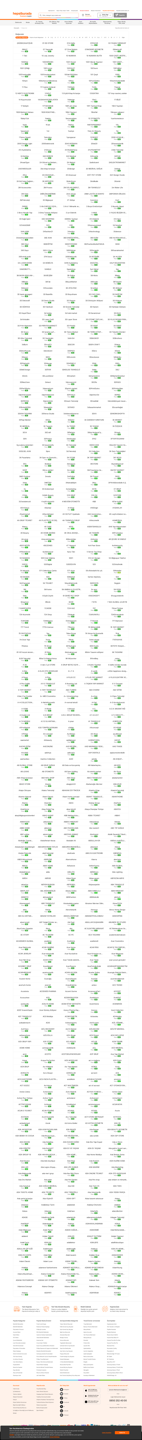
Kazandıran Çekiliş (112, 1348)
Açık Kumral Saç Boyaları (66, 1329)
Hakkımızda (16, 1388)
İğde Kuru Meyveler (65, 1332)
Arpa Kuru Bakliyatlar (65, 1348)
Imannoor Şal (40, 1340)
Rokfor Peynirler (64, 1370)
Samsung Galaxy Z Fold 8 (113, 1364)
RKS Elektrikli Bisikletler (43, 1332)
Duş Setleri (86, 1372)
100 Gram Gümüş (17, 1356)
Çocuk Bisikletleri (17, 1340)
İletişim (15, 1413)
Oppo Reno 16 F (111, 1362)
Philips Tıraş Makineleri (42, 1359)
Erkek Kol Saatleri (17, 1367)
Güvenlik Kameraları (18, 1345)
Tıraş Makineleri (88, 1324)
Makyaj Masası (87, 1337)
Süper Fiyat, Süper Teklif (63, 10)
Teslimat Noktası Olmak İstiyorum (45, 1402)
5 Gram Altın (87, 1343)
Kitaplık (85, 1362)
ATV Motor (15, 1337)
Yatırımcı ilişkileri (17, 1394)
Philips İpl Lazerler (41, 1329)
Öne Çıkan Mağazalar (22, 37)
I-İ (68, 37)
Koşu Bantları (16, 1370)
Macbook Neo (110, 1345)
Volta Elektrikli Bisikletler (43, 1337)
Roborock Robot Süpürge (43, 1326)
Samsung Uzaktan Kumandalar (44, 1354)
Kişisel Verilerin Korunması (19, 1402)
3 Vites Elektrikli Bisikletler (66, 1362)
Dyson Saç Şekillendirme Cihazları (45, 1345)
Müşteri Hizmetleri (96, 10)
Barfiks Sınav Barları (89, 1367)
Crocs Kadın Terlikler (42, 1343)
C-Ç (52, 37)
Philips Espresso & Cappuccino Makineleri (47, 1348)
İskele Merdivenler (64, 1372)
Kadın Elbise (16, 1335)
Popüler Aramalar (111, 1329)
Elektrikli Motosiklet (18, 1324)
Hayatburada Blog (41, 1388)
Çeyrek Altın (87, 1345)
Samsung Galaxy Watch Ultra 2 (115, 1372)
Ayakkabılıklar (87, 1348)
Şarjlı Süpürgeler (88, 1354)
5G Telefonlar (110, 1359)
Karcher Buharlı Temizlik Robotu (45, 1367)
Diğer (123, 37)
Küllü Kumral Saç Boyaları (66, 1326)
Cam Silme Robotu (18, 1362)
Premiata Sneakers (41, 1370)
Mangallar (86, 1370)
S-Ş (98, 37)
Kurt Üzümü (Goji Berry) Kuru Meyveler (70, 1375)
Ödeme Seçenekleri (42, 1405)
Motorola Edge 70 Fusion (113, 1354)
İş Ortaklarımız (16, 1391)
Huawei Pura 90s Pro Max (113, 1340)
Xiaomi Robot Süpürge (42, 1364)
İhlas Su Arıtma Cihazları (43, 1372)
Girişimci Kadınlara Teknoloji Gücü (45, 1399)
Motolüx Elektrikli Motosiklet (44, 1351)
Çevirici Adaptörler (88, 1351)
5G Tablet (109, 1356)
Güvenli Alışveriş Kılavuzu (19, 1407)
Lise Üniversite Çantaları (19, 1343)
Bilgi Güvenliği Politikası (19, 1405)
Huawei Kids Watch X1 (113, 1337)
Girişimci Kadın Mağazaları (36, 37)
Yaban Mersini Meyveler (66, 1324)
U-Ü (105, 37)
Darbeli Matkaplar (64, 1359)
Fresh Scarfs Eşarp (41, 1324)
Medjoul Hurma (64, 1337)
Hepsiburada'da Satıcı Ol (122, 10)
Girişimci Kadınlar (84, 10)
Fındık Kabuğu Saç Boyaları (67, 1356)
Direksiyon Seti (17, 1375)
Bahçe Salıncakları (88, 1356)
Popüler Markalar (111, 1332)
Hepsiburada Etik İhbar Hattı (118, 1407)
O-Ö (86, 37)
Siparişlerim (51, 10)
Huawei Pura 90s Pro (112, 1343)
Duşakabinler (16, 1364)
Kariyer (15, 1399)
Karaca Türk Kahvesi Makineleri (45, 1362)
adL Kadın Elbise (41, 1375)
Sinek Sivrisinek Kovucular (20, 1354)
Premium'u (23, 16)
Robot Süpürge (17, 1351)
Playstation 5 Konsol (18, 1329)
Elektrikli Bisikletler (18, 1326)
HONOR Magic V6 (111, 1375)
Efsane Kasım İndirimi (112, 1335)
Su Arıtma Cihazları (18, 1359)
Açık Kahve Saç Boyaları (66, 1351)
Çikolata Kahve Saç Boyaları (67, 1345)
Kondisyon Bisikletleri (89, 1375)
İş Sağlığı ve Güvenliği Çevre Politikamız (23, 1410)
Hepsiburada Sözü (111, 1324)
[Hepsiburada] (22, 13)
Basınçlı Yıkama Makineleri (90, 1326)
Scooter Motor (16, 1332)
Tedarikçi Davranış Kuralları (44, 1397)
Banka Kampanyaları (42, 1407)
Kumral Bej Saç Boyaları (66, 1367)
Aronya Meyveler (64, 1340)
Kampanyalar (74, 10)
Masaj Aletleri (87, 1329)
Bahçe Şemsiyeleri (88, 1364)
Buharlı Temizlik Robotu (90, 1359)
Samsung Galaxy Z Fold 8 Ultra (115, 1367)
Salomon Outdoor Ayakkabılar (44, 1335)
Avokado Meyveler (65, 1335)
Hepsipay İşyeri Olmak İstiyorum (45, 1394)
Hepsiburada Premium (108, 10)
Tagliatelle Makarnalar (65, 1343)
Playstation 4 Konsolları (19, 1348)
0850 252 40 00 (118, 1400)
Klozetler (86, 1340)
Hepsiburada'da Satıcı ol (122, 28)
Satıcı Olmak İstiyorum (42, 1391)
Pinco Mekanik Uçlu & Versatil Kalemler (47, 1356)
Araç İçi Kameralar (17, 1372)
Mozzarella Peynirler (65, 1364)
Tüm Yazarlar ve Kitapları (113, 1326)
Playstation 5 (110, 1351)
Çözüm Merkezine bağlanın (118, 1390)
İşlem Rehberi (40, 1410)
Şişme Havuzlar (88, 1332)
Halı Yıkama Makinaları (89, 1335)
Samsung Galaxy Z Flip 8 (113, 1370)
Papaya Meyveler (64, 1354)
